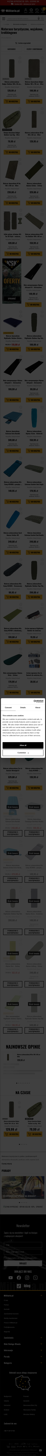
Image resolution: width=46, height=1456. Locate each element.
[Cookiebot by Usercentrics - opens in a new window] (33, 701)
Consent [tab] (8, 707)
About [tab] (37, 707)
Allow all (23, 745)
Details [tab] (23, 707)
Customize (22, 753)
